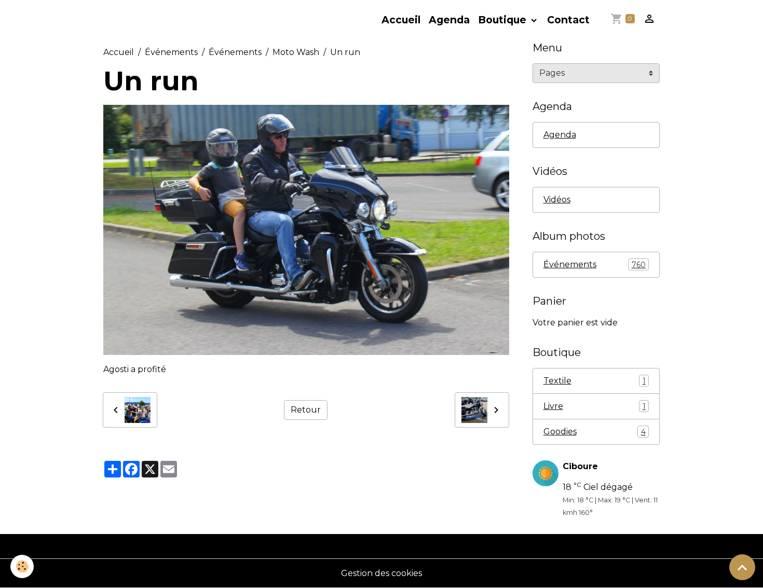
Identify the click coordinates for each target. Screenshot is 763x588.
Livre (594, 406)
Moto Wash (295, 52)
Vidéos (556, 199)
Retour (306, 410)
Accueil (401, 19)
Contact (568, 19)
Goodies (594, 431)
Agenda (449, 19)
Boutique (503, 19)
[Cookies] (22, 566)
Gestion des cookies (381, 573)
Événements (171, 52)
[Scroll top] (742, 567)
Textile (594, 381)
